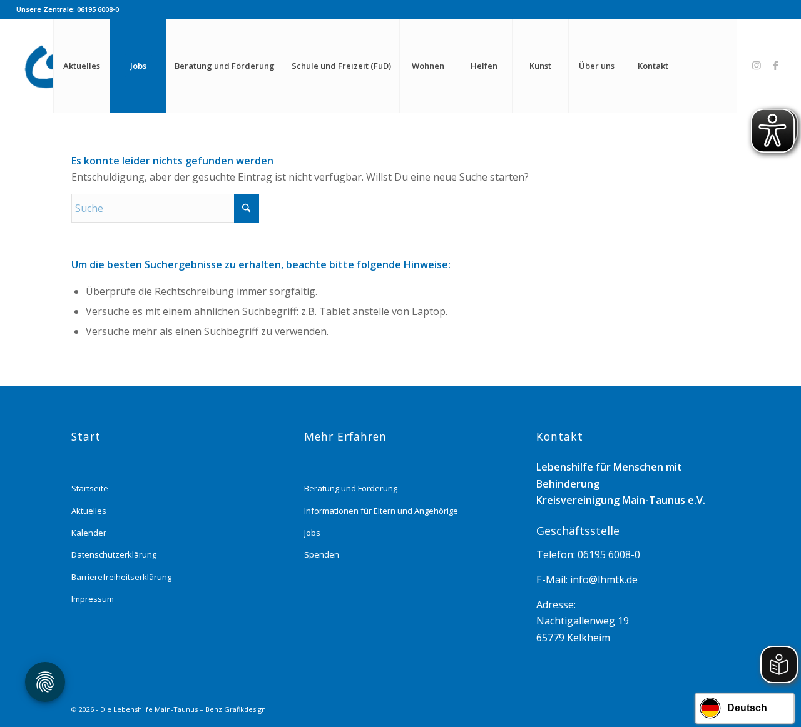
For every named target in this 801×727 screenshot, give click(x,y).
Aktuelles (88, 510)
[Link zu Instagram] (756, 65)
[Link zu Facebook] (775, 65)
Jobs (312, 532)
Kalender (88, 532)
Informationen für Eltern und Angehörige (381, 510)
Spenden (321, 554)
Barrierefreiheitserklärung (121, 577)
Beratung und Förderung (350, 488)
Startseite (89, 488)
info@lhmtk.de (603, 579)
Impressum (92, 598)
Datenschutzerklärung (113, 554)
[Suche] (709, 66)
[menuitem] (81, 66)
